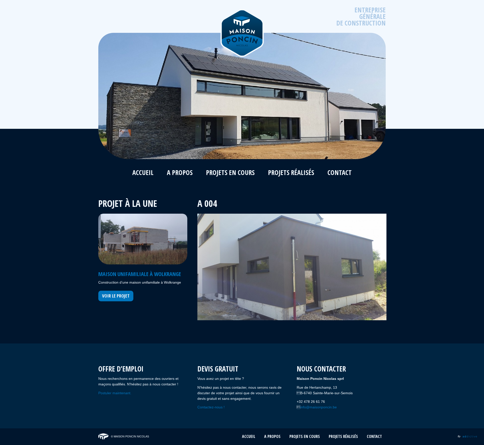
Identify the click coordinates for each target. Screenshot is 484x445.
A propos (180, 173)
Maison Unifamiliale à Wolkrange (139, 274)
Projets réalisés (291, 173)
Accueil (143, 173)
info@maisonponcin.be (318, 407)
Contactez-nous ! (211, 407)
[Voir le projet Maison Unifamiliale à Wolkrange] (142, 239)
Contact (339, 173)
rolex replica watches (119, 431)
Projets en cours (230, 173)
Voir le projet (116, 296)
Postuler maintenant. (114, 393)
